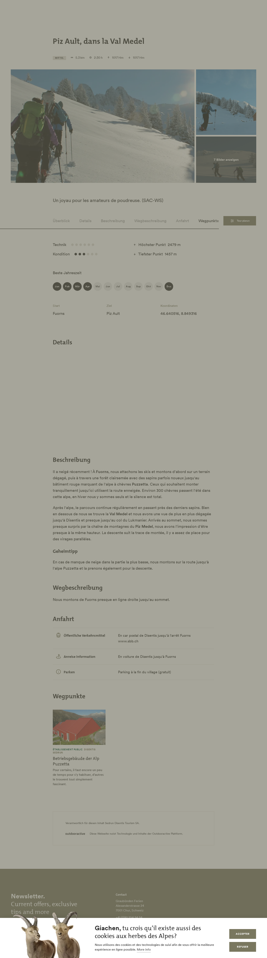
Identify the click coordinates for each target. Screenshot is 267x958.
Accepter (243, 933)
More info (144, 949)
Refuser (242, 946)
